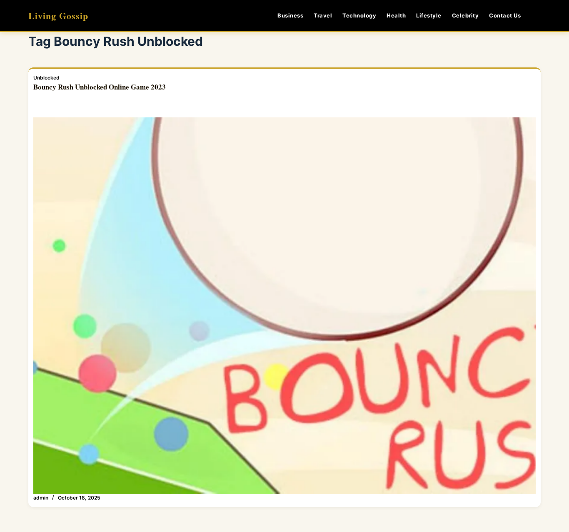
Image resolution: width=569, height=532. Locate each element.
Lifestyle (429, 15)
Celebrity (465, 15)
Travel (323, 15)
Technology (359, 15)
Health (396, 15)
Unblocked (46, 78)
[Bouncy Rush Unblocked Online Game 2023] (284, 305)
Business (290, 15)
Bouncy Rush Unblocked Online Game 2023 (99, 87)
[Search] (537, 15)
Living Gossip (58, 15)
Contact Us (505, 15)
